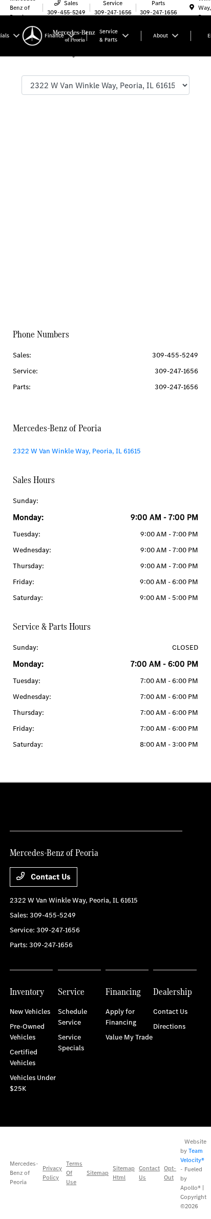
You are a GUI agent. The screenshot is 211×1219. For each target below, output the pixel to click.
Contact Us (50, 876)
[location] (191, 8)
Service (71, 991)
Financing (123, 991)
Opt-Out (170, 1173)
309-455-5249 (175, 355)
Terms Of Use (74, 1173)
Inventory (27, 991)
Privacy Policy (52, 1173)
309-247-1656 (176, 371)
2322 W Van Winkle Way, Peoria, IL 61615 (77, 451)
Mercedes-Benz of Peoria (24, 1173)
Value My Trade (129, 1037)
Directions (169, 1026)
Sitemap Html (124, 1173)
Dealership (172, 991)
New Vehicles (30, 1011)
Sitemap (98, 1173)
